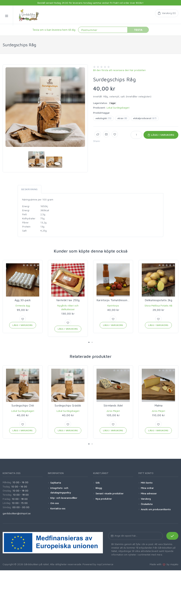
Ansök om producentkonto (156, 509)
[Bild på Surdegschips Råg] (45, 107)
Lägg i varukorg (162, 134)
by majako (171, 564)
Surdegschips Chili (22, 405)
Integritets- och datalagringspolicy (60, 490)
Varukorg (146, 498)
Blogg (99, 487)
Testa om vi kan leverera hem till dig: (54, 29)
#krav (122, 118)
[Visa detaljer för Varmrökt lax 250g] (67, 280)
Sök (98, 482)
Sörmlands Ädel (113, 405)
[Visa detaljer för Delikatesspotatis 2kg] (158, 280)
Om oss (54, 503)
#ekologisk (103, 118)
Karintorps (113, 305)
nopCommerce (105, 564)
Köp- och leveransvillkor (63, 497)
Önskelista (147, 503)
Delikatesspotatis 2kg (158, 300)
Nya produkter (104, 498)
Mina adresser (149, 493)
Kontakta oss (57, 508)
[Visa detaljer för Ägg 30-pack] (22, 280)
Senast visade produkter (110, 493)
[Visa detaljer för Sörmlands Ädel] (113, 385)
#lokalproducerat (144, 118)
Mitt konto (147, 482)
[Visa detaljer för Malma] (158, 385)
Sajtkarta (55, 482)
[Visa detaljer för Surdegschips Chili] (22, 385)
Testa (138, 29)
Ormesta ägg (22, 305)
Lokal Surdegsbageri (118, 107)
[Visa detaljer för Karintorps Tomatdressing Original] (113, 280)
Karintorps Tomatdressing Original (118, 300)
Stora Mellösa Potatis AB (158, 305)
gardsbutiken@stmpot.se (17, 513)
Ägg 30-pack (22, 300)
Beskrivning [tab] (29, 189)
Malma (158, 405)
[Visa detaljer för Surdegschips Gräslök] (67, 385)
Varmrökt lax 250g (68, 300)
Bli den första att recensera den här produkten (119, 70)
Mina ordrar (147, 487)
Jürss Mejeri (113, 410)
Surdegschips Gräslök (68, 405)
